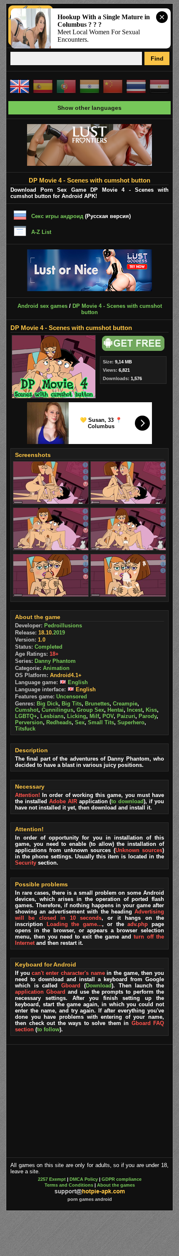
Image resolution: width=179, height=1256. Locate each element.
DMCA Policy (84, 1179)
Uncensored (71, 696)
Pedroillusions (63, 625)
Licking (76, 716)
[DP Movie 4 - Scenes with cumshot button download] (132, 349)
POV (108, 716)
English (77, 682)
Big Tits (72, 703)
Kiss (151, 710)
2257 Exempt (52, 1179)
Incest (134, 710)
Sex (80, 722)
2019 (59, 632)
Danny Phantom (55, 661)
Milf (94, 716)
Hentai (115, 710)
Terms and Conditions (69, 1184)
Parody (148, 716)
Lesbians (52, 716)
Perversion (29, 722)
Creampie (125, 703)
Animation (56, 668)
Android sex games (42, 306)
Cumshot (26, 710)
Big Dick (47, 703)
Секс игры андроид (57, 216)
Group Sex (90, 710)
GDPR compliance (122, 1179)
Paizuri (126, 716)
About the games (116, 1184)
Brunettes (97, 703)
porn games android (89, 1199)
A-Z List (41, 232)
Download (99, 985)
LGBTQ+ (26, 716)
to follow (48, 1029)
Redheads (59, 722)
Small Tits (101, 722)
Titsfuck (25, 729)
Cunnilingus (57, 710)
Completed (48, 647)
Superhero (130, 722)
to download (127, 801)
